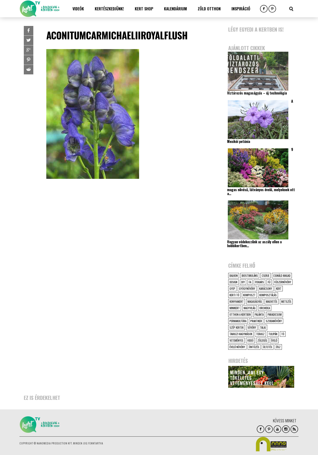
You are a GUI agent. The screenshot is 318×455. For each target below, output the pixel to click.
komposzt (249, 295)
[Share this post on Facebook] (28, 30)
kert (278, 288)
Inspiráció (240, 8)
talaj (263, 327)
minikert (235, 308)
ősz (278, 347)
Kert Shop (144, 8)
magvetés (271, 301)
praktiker (256, 321)
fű (269, 282)
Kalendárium (175, 8)
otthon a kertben (240, 314)
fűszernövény (282, 282)
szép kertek (237, 327)
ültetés (267, 347)
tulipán (272, 334)
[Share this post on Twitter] (28, 40)
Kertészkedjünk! (109, 8)
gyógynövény (247, 288)
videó (250, 340)
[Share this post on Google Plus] (28, 50)
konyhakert (237, 301)
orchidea (264, 308)
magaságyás (254, 301)
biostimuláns (250, 275)
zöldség (262, 340)
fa (250, 282)
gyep (232, 288)
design (233, 282)
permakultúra (238, 321)
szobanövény (274, 321)
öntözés (254, 347)
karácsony (265, 288)
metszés (286, 301)
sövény (251, 327)
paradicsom (275, 314)
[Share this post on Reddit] (28, 69)
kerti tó (234, 295)
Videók (78, 8)
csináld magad (282, 275)
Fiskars (259, 282)
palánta (259, 314)
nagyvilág (249, 308)
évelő (274, 340)
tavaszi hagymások (241, 334)
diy (243, 282)
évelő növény (237, 347)
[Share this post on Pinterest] (28, 60)
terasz (260, 334)
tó (282, 334)
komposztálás (268, 295)
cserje (265, 275)
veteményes (236, 340)
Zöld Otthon (209, 8)
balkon (234, 275)
